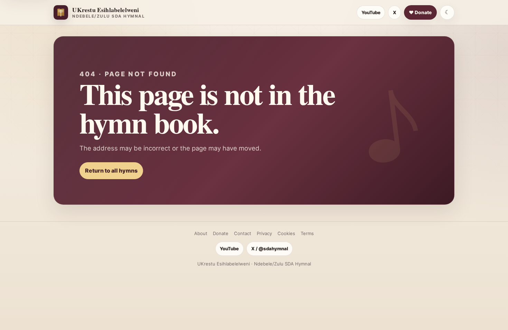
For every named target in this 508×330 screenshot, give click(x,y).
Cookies (286, 233)
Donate (220, 233)
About (200, 233)
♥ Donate (420, 12)
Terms (307, 233)
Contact (242, 233)
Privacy (264, 233)
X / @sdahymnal (269, 248)
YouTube (370, 12)
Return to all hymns (111, 170)
